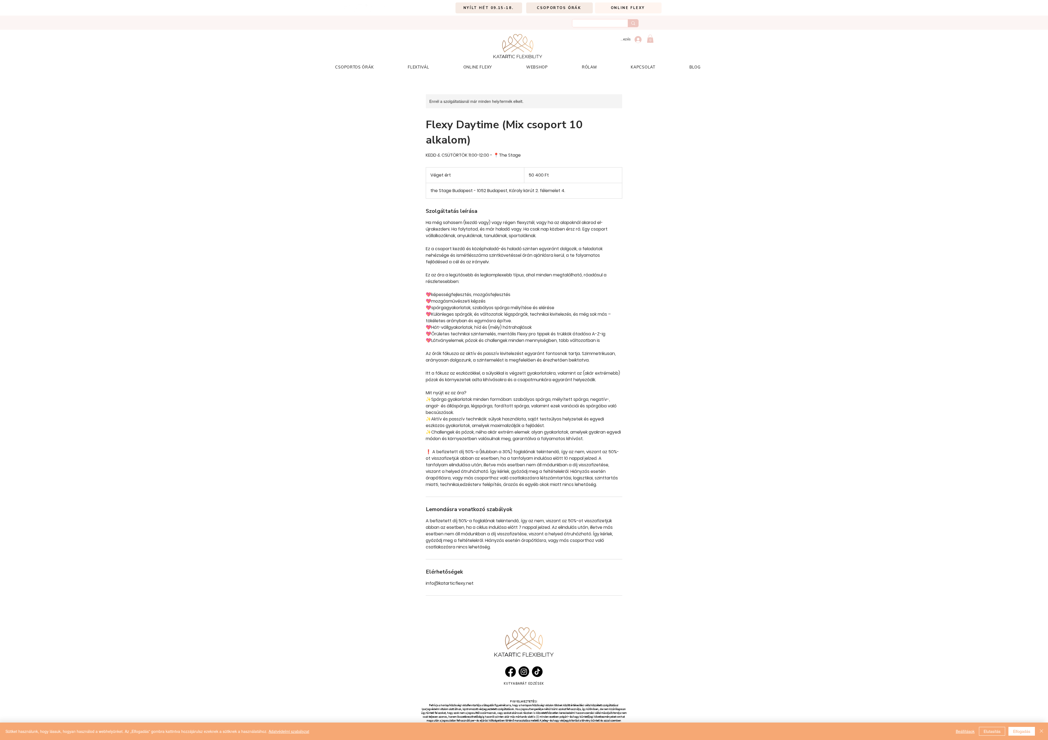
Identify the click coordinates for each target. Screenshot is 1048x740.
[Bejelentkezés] (638, 39)
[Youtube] (381, 8)
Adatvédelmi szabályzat (289, 731)
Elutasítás (992, 731)
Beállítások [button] (965, 731)
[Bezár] (1041, 731)
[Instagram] (345, 8)
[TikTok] (357, 8)
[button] (650, 39)
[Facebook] (369, 8)
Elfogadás (1021, 731)
